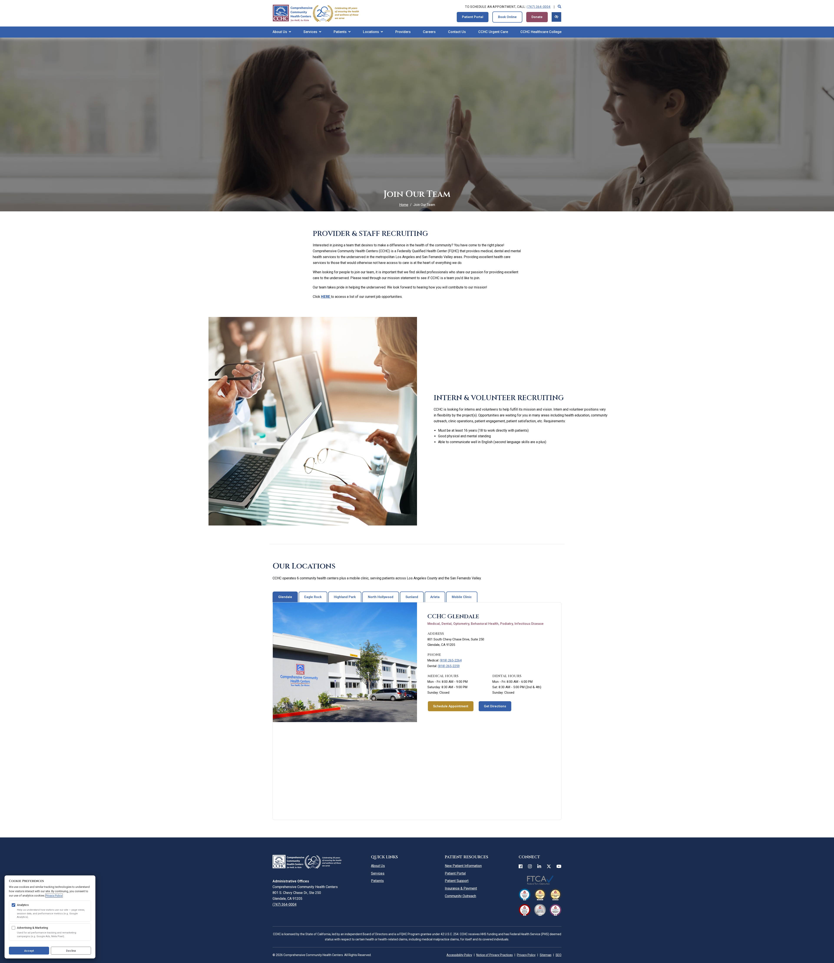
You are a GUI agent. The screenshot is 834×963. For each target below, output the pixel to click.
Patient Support (456, 881)
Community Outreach (460, 896)
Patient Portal (472, 17)
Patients (377, 881)
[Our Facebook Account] (521, 866)
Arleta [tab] (435, 597)
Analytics (23, 905)
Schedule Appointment (450, 706)
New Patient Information (463, 866)
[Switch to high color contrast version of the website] (556, 17)
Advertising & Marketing (32, 927)
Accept (29, 950)
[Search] (559, 7)
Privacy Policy (54, 895)
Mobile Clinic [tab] (462, 597)
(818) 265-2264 (451, 660)
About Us (378, 866)
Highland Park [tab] (345, 597)
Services (377, 873)
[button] (282, 32)
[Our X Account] (549, 866)
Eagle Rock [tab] (313, 597)
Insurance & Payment (461, 888)
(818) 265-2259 (449, 666)
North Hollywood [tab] (380, 597)
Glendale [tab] (285, 597)
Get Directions (495, 706)
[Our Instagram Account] (530, 866)
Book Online (507, 17)
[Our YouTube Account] (558, 866)
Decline (71, 950)
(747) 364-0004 (539, 6)
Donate (537, 17)
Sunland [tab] (411, 597)
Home (403, 205)
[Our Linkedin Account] (539, 866)
